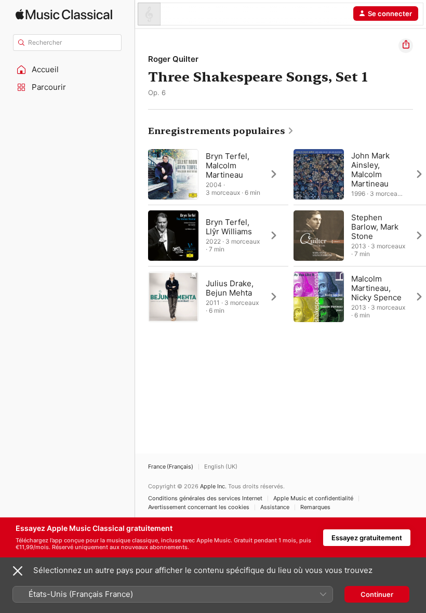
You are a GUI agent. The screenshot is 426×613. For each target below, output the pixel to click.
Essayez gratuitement (366, 538)
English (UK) (220, 467)
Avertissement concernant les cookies (198, 507)
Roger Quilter (173, 59)
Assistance (274, 507)
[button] (68, 69)
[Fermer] (17, 571)
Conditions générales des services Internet (205, 498)
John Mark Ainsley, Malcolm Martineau (370, 170)
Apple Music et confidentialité (313, 498)
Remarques (315, 507)
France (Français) (170, 467)
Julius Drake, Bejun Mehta (230, 288)
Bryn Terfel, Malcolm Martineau (227, 165)
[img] (64, 14)
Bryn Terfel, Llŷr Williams (229, 226)
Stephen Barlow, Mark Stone (374, 226)
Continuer (377, 594)
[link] (221, 131)
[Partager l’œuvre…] (405, 45)
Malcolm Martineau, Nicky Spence (376, 288)
